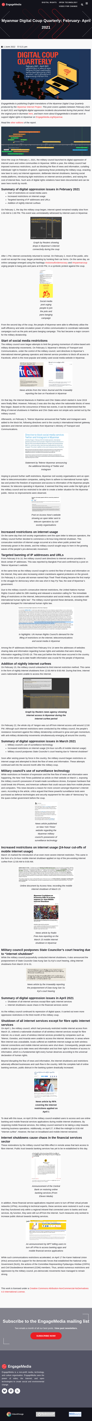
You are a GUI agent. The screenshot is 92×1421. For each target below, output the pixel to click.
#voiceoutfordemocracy (56, 262)
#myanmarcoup (79, 262)
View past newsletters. (65, 1328)
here (31, 113)
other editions (17, 122)
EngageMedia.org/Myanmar (49, 117)
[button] (82, 4)
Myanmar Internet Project (29, 107)
